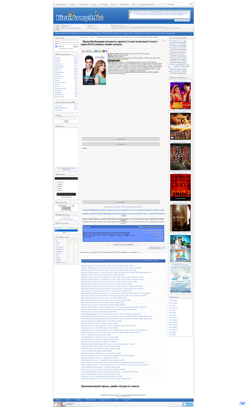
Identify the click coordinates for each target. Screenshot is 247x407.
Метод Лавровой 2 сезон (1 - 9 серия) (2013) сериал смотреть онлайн (103, 360)
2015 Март (172, 334)
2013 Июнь (172, 312)
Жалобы (160, 236)
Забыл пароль (62, 48)
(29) (76, 92)
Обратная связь (90, 400)
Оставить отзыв (105, 400)
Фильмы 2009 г (160, 33)
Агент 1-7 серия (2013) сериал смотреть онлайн (96, 334)
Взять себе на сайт (66, 210)
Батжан (58, 258)
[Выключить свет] (136, 207)
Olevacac (59, 253)
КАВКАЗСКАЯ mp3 (61, 108)
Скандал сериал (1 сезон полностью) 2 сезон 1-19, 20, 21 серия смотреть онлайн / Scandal (109, 281)
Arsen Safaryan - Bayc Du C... (179, 47)
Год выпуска (59, 110)
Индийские (58, 92)
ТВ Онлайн (103, 4)
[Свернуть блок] (56, 54)
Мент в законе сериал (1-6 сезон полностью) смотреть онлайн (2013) (102, 302)
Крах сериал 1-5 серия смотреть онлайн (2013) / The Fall (99, 341)
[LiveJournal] (106, 51)
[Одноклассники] (101, 51)
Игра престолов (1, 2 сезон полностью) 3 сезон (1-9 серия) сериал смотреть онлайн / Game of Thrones (113, 362)
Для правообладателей (146, 4)
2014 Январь (173, 327)
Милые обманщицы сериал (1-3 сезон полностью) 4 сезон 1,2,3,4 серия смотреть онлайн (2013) (111, 314)
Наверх (58, 400)
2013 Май (172, 310)
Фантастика (58, 64)
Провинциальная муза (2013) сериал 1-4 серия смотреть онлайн (101, 353)
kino (116, 400)
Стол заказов (159, 238)
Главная (82, 37)
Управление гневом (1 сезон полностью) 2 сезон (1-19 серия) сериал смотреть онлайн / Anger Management (114, 330)
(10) (76, 82)
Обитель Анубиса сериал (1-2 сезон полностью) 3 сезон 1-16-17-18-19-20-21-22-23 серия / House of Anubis (114, 364)
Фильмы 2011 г (139, 33)
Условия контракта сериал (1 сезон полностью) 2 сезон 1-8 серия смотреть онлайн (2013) (109, 309)
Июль (92, 37)
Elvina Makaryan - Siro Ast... (179, 71)
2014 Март (172, 332)
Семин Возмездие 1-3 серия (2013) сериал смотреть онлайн (99, 328)
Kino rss (114, 4)
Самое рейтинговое (73, 33)
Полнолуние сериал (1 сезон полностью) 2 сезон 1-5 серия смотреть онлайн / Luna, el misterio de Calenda (114, 295)
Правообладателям (156, 227)
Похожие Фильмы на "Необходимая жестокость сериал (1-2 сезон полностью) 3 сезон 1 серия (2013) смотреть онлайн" (120, 261)
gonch (58, 242)
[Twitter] (98, 51)
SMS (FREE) (124, 4)
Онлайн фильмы (61, 4)
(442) (75, 71)
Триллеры (58, 60)
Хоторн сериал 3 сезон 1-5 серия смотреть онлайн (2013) (99, 311)
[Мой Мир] (104, 51)
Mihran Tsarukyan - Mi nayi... (179, 68)
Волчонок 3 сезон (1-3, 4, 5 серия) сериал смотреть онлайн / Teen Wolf (103, 369)
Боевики (57, 62)
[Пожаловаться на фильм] (112, 207)
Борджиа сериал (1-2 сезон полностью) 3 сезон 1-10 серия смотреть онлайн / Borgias (107, 265)
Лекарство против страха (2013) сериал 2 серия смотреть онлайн (101, 321)
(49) (76, 88)
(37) (76, 84)
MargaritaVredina (61, 262)
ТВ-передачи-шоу (60, 88)
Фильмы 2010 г (150, 33)
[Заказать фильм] (126, 207)
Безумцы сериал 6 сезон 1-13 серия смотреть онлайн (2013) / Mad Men (103, 304)
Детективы (58, 78)
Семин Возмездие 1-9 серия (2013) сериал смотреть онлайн (99, 339)
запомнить (60, 46)
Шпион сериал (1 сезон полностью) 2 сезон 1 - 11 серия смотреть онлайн (104, 298)
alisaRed (59, 260)
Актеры (72, 4)
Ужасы (57, 70)
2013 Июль (172, 315)
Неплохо (60, 186)
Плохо (60, 188)
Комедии (57, 57)
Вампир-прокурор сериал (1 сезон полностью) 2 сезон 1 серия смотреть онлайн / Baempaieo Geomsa (112, 277)
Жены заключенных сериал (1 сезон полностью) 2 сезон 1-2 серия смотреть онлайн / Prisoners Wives (112, 286)
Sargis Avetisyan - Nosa (177, 54)
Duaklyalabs (60, 249)
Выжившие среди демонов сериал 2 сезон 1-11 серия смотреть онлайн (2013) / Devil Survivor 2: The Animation (115, 293)
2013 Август (173, 317)
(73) (76, 76)
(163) (75, 65)
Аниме (57, 84)
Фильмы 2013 (127, 400)
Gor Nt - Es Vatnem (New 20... (179, 51)
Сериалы (57, 74)
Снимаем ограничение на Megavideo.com (155, 233)
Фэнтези (57, 86)
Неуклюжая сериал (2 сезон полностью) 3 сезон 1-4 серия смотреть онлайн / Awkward (108, 344)
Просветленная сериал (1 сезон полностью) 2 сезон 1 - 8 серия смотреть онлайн (106, 300)
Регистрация (70, 48)
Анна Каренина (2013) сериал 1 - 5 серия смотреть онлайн (99, 358)
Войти (63, 28)
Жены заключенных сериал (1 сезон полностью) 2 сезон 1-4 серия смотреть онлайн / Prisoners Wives (112, 288)
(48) (76, 105)
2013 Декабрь (173, 325)
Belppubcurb (60, 251)
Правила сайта (143, 227)
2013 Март (172, 305)
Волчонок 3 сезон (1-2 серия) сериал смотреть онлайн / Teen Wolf (101, 376)
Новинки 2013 (59, 94)
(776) (75, 67)
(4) (76, 90)
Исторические (59, 76)
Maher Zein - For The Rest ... (178, 44)
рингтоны (137, 28)
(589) (75, 61)
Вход (127, 396)
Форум (94, 4)
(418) (75, 63)
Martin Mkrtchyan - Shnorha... (179, 61)
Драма (57, 80)
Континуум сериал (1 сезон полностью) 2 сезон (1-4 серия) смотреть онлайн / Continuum (109, 325)
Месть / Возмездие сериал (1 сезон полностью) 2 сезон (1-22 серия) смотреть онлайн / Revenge (110, 332)
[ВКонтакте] (95, 51)
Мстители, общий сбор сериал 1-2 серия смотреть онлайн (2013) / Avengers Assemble (107, 355)
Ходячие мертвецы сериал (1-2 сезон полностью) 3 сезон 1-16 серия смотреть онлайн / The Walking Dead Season (116, 272)
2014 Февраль (173, 329)
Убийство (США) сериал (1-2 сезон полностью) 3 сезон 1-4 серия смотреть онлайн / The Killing (111, 268)
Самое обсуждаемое (95, 33)
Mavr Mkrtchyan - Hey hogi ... (179, 41)
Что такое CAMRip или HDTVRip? (152, 231)
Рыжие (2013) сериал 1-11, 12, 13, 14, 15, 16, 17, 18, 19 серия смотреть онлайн (106, 378)
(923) (75, 57)
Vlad (58, 245)
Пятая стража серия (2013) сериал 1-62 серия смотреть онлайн (100, 346)
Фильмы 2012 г (129, 33)
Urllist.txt (78, 400)
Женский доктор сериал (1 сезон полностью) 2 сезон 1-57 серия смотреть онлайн (106, 284)
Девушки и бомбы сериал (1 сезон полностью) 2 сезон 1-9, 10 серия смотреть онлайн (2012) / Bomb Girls (114, 307)
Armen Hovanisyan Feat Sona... (179, 57)
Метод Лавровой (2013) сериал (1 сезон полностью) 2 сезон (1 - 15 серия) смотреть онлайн (109, 371)
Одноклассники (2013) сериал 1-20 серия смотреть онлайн (99, 323)
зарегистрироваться (74, 28)
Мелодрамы (58, 68)
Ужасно (60, 190)
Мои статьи (58, 106)
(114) (75, 107)
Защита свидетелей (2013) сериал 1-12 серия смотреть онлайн (100, 367)
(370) (75, 80)
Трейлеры (58, 90)
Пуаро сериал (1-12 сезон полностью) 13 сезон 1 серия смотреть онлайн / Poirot (106, 291)
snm (58, 256)
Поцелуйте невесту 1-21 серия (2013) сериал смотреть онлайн (100, 348)
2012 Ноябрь (173, 300)
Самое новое (84, 33)
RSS (134, 4)
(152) (75, 94)
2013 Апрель (173, 308)
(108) (75, 78)
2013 (87, 37)
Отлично (60, 182)
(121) (75, 109)
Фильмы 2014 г (107, 33)
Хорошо (60, 184)
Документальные (60, 82)
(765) (75, 59)
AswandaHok (60, 247)
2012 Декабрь (173, 303)
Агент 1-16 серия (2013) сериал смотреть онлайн (96, 351)
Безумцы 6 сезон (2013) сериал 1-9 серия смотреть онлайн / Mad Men (103, 274)
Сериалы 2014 (83, 4)
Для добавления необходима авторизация (66, 168)
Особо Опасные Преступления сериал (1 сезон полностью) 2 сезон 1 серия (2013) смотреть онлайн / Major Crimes (116, 316)
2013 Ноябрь (173, 322)
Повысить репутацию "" (123, 244)
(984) (75, 69)
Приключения (59, 66)
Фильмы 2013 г (118, 33)
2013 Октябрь (173, 320)
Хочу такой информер (66, 219)
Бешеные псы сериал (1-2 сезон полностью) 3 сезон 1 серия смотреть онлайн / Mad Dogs (108, 270)
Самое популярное (60, 33)
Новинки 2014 (59, 96)
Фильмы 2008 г (171, 33)
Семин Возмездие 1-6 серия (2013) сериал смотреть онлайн (99, 337)
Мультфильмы (59, 72)
